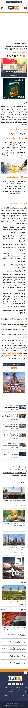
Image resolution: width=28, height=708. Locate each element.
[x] (17, 684)
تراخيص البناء (23, 467)
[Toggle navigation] (25, 8)
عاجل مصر (26, 688)
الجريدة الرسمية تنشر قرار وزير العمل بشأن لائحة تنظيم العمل (14, 635)
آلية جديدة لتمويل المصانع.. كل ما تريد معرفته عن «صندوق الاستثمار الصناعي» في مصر (14, 548)
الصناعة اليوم (17, 43)
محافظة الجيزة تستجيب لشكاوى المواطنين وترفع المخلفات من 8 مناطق (13, 663)
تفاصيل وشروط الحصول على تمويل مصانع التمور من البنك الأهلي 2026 (11, 435)
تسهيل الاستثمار (15, 475)
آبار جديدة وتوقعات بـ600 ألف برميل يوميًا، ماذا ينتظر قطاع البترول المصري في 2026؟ (11, 406)
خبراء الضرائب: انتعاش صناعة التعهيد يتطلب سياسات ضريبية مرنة (11, 454)
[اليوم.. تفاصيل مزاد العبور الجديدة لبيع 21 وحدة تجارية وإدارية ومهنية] (14, 592)
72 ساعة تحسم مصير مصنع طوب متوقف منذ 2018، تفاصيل (10, 444)
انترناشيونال (18, 687)
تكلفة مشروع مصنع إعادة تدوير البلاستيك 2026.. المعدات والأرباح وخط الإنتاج (15, 524)
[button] (8, 582)
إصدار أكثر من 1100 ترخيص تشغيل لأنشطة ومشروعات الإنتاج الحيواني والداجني (10, 416)
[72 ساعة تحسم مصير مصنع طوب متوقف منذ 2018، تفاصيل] (22, 443)
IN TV (12, 687)
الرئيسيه (24, 43)
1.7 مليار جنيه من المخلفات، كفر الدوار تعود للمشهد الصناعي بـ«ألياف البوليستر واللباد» (10, 425)
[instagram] (13, 684)
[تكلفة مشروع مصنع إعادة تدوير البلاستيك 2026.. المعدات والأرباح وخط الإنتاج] (14, 516)
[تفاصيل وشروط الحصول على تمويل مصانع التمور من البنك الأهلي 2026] (22, 434)
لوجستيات (25, 695)
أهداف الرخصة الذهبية (8, 472)
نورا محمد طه (21, 102)
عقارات (18, 690)
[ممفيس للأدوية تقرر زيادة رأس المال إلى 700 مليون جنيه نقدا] (14, 493)
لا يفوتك (22, 609)
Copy (13, 368)
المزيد (3, 609)
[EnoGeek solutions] (8, 705)
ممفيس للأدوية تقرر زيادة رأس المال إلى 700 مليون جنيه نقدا (14, 501)
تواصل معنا (5, 688)
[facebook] (21, 684)
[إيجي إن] (13, 8)
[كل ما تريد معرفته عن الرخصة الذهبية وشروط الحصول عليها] (12, 55)
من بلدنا (23, 582)
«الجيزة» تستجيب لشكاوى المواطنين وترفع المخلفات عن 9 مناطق (15, 642)
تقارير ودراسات (11, 690)
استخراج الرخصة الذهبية (21, 472)
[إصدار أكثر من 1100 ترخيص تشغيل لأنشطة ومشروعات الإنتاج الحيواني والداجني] (22, 415)
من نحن (5, 691)
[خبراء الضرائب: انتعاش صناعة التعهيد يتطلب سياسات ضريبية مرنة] (22, 452)
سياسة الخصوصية (5, 694)
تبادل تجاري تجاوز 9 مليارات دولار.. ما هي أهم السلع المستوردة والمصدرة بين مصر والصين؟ (14, 628)
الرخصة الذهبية (22, 470)
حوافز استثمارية (13, 470)
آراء (12, 694)
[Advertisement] (14, 27)
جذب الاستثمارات (14, 467)
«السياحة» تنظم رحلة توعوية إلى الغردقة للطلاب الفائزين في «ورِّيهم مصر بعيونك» (13, 656)
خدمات (18, 692)
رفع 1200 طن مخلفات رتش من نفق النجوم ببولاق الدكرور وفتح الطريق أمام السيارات (13, 649)
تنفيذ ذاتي (23, 475)
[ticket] (9, 684)
